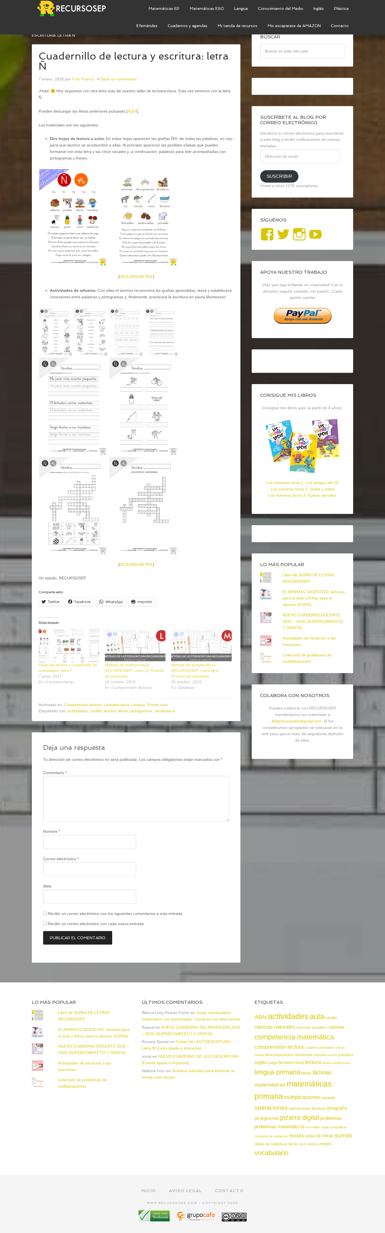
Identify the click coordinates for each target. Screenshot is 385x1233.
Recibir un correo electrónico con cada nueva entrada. (96, 923)
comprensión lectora (279, 1047)
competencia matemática (294, 1037)
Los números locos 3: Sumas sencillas (302, 495)
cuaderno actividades (319, 1047)
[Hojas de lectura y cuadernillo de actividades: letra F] (69, 645)
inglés (261, 1062)
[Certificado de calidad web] (154, 1219)
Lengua (138, 704)
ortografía (337, 1108)
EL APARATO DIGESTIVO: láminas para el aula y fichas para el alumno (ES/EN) (314, 598)
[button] (74, 218)
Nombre (51, 831)
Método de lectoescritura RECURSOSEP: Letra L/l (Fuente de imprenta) (134, 670)
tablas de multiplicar (271, 1144)
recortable (313, 1127)
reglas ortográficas (334, 1127)
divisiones (303, 1054)
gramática (345, 1055)
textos (312, 1144)
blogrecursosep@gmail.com (297, 721)
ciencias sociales (311, 1027)
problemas (331, 1118)
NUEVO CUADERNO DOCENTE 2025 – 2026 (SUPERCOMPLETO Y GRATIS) (313, 621)
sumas (344, 1135)
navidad (328, 1097)
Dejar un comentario (118, 79)
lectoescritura (291, 1062)
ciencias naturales (275, 1027)
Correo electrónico (61, 859)
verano (325, 1144)
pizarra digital (299, 1117)
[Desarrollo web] (196, 1219)
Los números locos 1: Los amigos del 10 (302, 482)
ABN (261, 1017)
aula (317, 1016)
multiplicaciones (302, 1097)
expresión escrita (325, 1055)
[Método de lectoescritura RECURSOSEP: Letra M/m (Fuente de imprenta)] (201, 645)
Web (47, 886)
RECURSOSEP (74, 8)
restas (296, 1135)
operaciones (271, 1107)
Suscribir (279, 176)
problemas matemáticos (280, 1126)
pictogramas (141, 711)
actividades (78, 711)
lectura (110, 711)
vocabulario (164, 711)
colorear (335, 1027)
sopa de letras (319, 1135)
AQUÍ (132, 111)
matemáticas (270, 1084)
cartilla (95, 711)
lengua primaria (277, 1072)
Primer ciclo (157, 704)
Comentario (55, 772)
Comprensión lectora (82, 704)
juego (273, 1062)
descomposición (279, 1054)
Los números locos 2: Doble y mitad (303, 489)
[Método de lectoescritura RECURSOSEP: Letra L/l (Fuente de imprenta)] (135, 645)
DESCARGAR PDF (136, 276)
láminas (322, 1072)
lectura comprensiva (336, 1063)
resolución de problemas (271, 1136)
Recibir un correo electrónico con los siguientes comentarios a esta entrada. (115, 913)
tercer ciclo (297, 1144)
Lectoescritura (116, 704)
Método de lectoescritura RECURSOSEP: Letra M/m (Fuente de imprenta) (195, 670)
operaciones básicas (307, 1108)
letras (123, 711)
